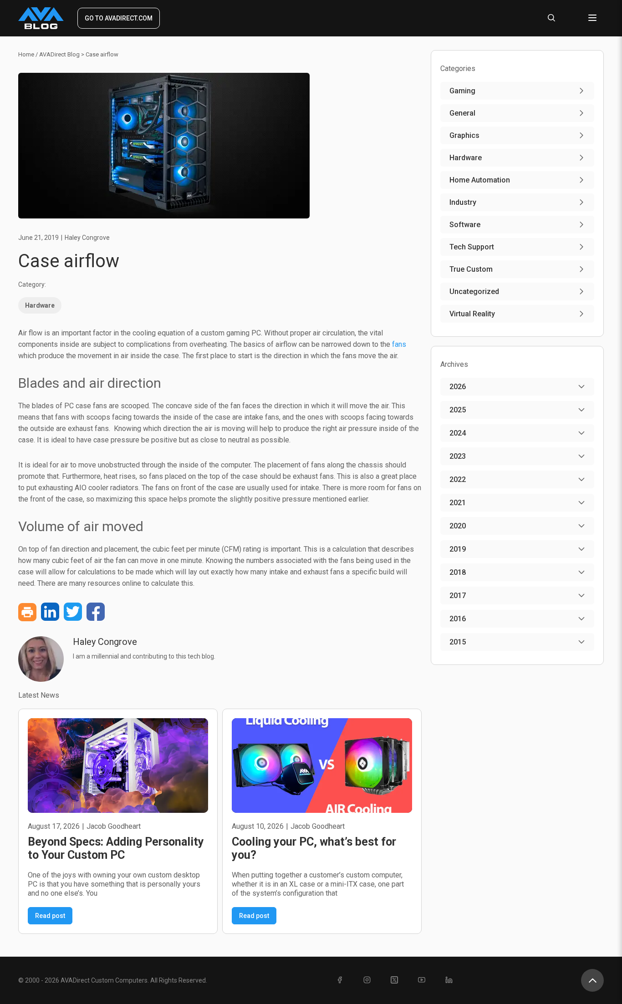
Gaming (462, 90)
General (462, 113)
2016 (457, 618)
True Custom (471, 269)
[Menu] (592, 18)
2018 (457, 572)
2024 (457, 433)
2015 (457, 642)
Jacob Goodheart (114, 826)
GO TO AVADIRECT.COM (119, 18)
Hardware (40, 305)
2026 (457, 386)
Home (26, 54)
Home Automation (479, 180)
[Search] (551, 18)
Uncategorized (474, 291)
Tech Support (471, 247)
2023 (457, 456)
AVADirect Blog (59, 54)
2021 (457, 502)
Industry (462, 202)
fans (399, 344)
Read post (50, 915)
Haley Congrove (87, 237)
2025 (457, 410)
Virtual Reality (472, 313)
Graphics (464, 135)
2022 (457, 479)
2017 (457, 595)
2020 (457, 526)
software (464, 224)
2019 (457, 549)
